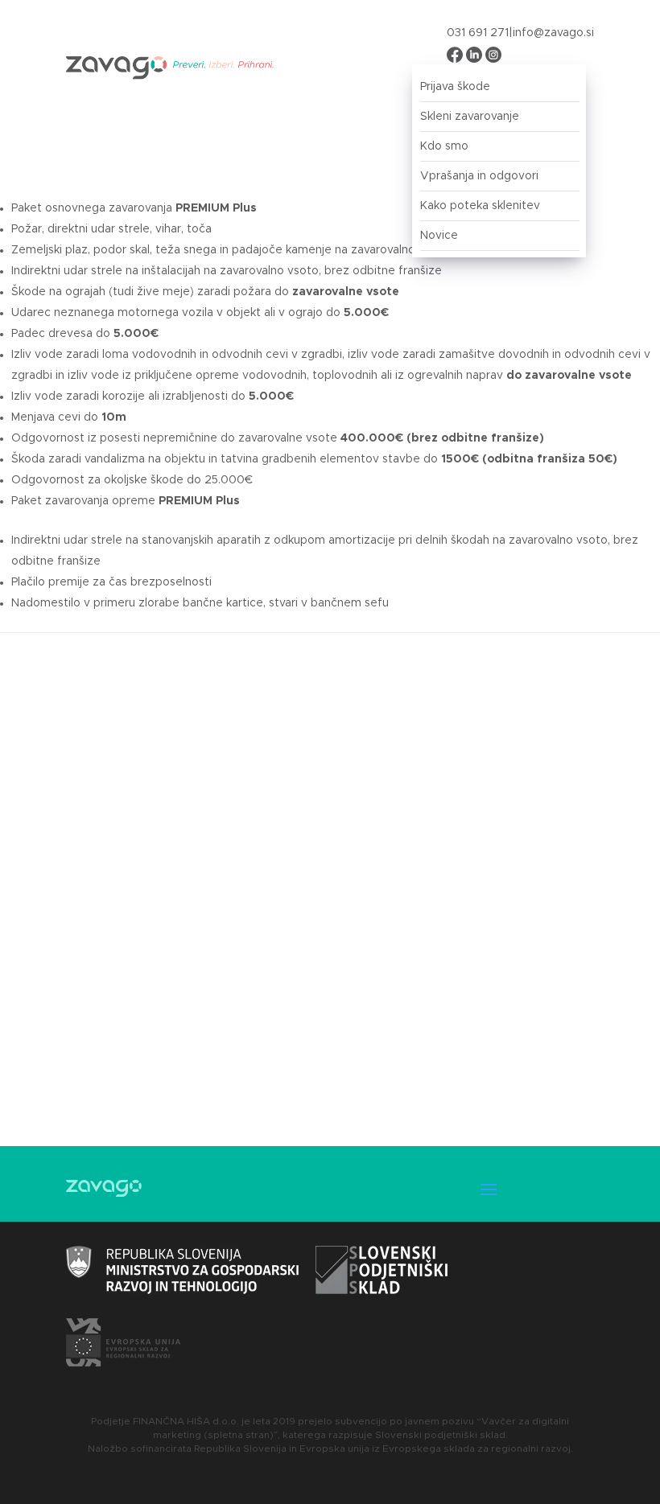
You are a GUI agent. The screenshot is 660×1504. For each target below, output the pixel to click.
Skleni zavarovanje (469, 116)
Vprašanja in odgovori (479, 176)
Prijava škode (455, 86)
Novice (439, 235)
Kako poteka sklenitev (480, 206)
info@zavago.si (553, 33)
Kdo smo (444, 146)
